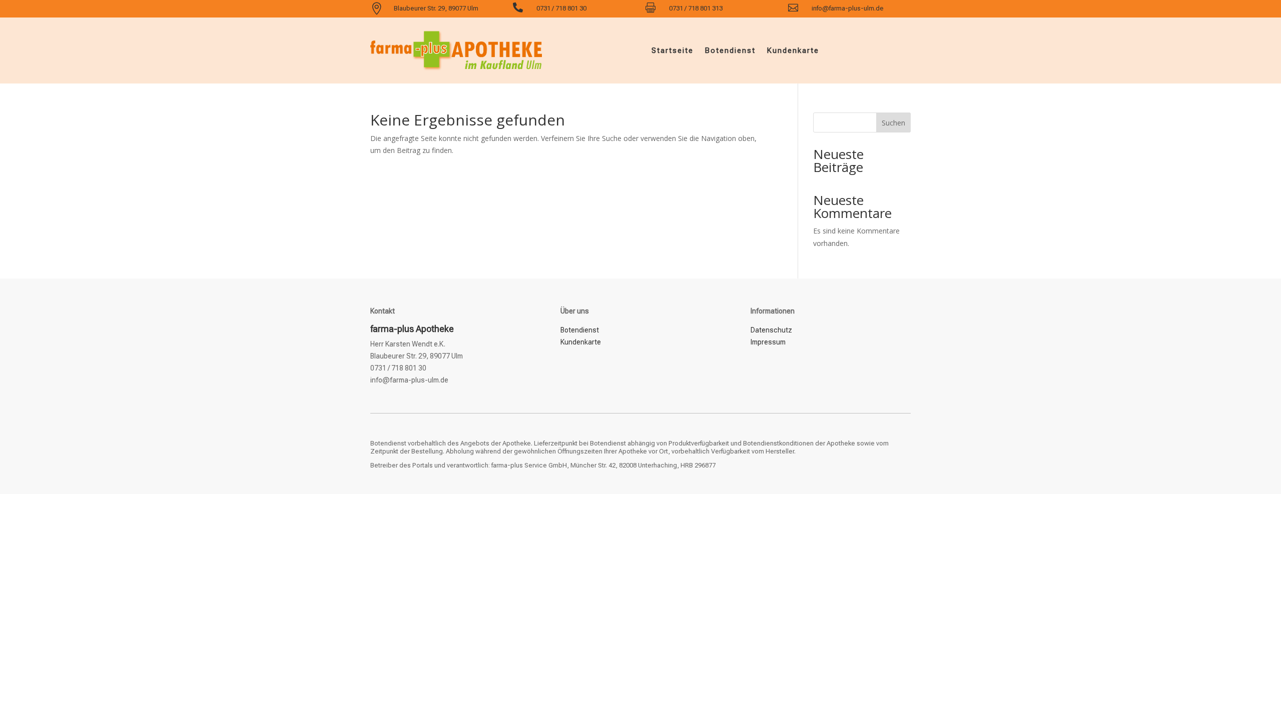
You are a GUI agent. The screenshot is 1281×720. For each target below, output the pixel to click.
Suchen (893, 123)
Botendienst (730, 50)
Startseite (673, 50)
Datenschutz (771, 330)
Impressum (768, 342)
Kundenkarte (793, 50)
